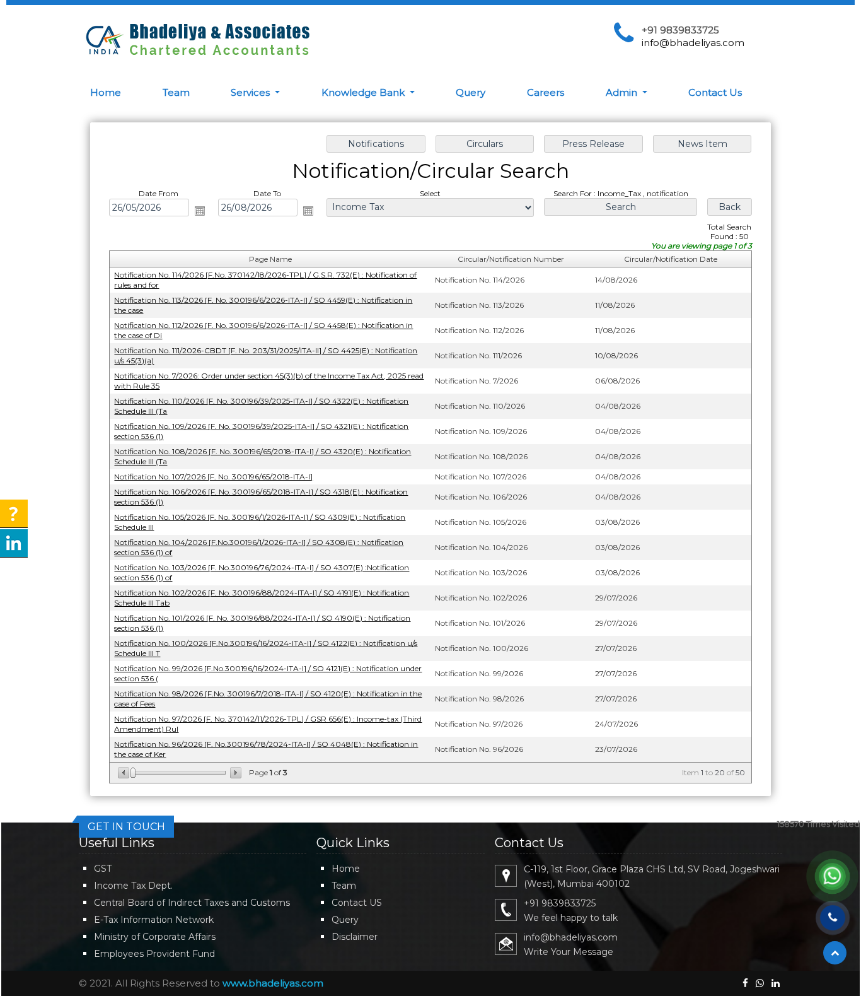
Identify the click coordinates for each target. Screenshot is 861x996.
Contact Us (715, 92)
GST (103, 868)
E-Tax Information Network (154, 919)
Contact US (357, 902)
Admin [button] (623, 92)
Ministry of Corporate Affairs (155, 936)
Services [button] (251, 92)
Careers (545, 92)
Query (470, 92)
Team (176, 92)
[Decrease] (124, 773)
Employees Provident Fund (154, 953)
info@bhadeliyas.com (693, 43)
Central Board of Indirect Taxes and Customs (192, 902)
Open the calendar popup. (200, 211)
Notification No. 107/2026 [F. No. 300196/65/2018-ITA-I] (213, 476)
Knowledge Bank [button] (364, 92)
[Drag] (133, 773)
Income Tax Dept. (133, 885)
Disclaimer (355, 936)
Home (105, 92)
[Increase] (235, 773)
